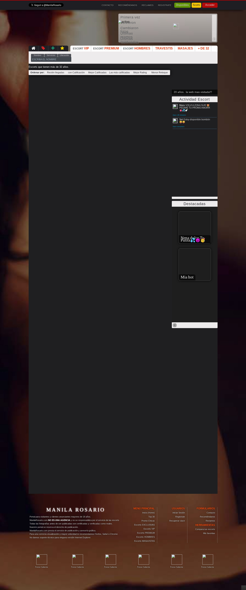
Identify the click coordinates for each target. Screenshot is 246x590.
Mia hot (182, 277)
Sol (181, 119)
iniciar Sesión (179, 512)
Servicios (51, 55)
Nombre (37, 55)
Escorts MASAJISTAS (144, 541)
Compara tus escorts (205, 529)
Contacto (211, 512)
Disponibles (182, 4)
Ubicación (64, 55)
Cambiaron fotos (130, 28)
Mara (182, 105)
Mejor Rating (140, 72)
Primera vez (130, 17)
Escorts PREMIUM (146, 533)
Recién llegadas (55, 72)
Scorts (196, 4)
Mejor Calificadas (97, 72)
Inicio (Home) (148, 512)
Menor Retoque (159, 72)
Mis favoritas (209, 533)
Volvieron (128, 23)
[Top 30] (53, 48)
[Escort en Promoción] (43, 48)
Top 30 (151, 517)
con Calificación (76, 72)
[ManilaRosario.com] (33, 48)
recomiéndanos (127, 5)
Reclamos (210, 521)
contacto (108, 5)
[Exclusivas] (62, 48)
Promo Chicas (148, 521)
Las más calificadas (119, 72)
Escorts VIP (149, 529)
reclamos (147, 5)
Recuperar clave (177, 521)
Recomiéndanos (207, 517)
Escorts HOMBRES (145, 537)
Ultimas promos (127, 34)
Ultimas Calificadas (130, 39)
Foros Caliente (41, 567)
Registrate (164, 5)
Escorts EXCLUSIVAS (144, 525)
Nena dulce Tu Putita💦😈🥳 (188, 239)
